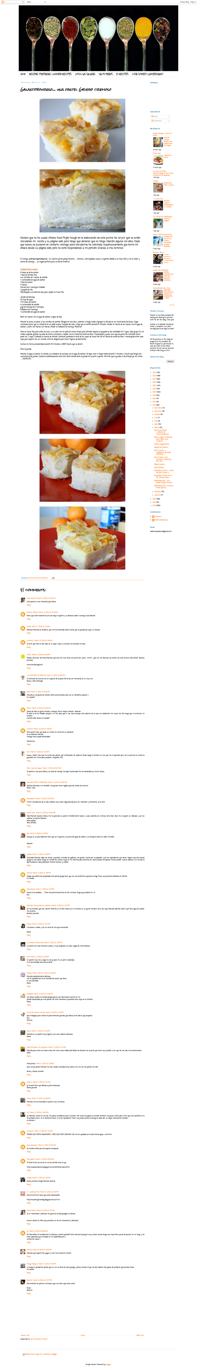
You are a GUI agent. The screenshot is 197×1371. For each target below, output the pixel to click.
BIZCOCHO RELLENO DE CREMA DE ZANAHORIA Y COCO (168, 294)
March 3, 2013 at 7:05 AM (43, 729)
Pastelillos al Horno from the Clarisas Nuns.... (163, 476)
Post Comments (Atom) (39, 1339)
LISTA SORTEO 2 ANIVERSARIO (147, 74)
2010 (154, 505)
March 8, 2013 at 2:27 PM (42, 1280)
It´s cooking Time (33, 1192)
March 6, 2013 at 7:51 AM (46, 1210)
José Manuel (31, 598)
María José (31, 813)
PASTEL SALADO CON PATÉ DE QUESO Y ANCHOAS (168, 276)
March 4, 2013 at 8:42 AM (45, 1159)
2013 (154, 405)
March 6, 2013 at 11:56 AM (42, 1250)
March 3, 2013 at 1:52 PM (53, 943)
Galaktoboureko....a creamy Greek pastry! (163, 487)
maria (29, 1098)
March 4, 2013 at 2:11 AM (42, 1082)
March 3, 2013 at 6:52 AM (41, 708)
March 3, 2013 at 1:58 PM (47, 973)
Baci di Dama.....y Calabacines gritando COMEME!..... (162, 452)
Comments (157, 121)
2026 (155, 372)
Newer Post (25, 1335)
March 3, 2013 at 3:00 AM (41, 655)
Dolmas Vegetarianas (161, 444)
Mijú (28, 692)
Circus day (156, 153)
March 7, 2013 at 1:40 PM (47, 1264)
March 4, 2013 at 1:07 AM (57, 1047)
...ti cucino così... (158, 199)
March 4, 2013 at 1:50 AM (45, 1064)
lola (28, 833)
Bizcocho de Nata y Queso (168, 184)
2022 (155, 385)
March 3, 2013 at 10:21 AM (45, 799)
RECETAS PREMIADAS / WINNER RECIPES (50, 74)
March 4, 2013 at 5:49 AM (41, 1098)
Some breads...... (159, 467)
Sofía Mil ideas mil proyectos (37, 1047)
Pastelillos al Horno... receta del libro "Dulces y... (164, 471)
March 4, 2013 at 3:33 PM (49, 1192)
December (158, 408)
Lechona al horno (167, 156)
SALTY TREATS (106, 74)
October (157, 414)
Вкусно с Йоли (158, 252)
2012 (155, 499)
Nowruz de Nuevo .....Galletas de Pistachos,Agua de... (162, 432)
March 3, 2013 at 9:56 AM (57, 782)
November (158, 411)
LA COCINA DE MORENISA (162, 217)
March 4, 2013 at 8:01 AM (47, 1145)
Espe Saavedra (32, 1145)
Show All (172, 305)
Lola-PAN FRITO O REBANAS (37, 782)
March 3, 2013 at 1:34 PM (41, 924)
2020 (155, 392)
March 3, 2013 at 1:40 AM (43, 640)
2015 (154, 398)
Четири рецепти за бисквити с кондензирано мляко (168, 258)
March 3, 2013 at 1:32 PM (61, 905)
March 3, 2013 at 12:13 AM (46, 598)
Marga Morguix (32, 1264)
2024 (155, 379)
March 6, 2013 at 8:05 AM (38, 1231)
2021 (155, 389)
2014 (154, 402)
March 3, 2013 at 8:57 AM (52, 768)
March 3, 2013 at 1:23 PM (45, 889)
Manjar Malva (32, 973)
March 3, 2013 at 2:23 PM (43, 994)
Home (23, 74)
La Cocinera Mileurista (35, 943)
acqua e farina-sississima (162, 234)
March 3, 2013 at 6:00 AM (56, 675)
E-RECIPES (122, 74)
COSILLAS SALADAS (85, 74)
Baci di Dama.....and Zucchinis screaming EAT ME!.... (162, 459)
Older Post (140, 1335)
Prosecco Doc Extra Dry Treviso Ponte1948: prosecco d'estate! (168, 241)
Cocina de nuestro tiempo (36, 1012)
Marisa (29, 873)
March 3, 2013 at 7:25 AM (40, 752)
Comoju (155, 181)
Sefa (28, 957)
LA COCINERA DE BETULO (36, 675)
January (157, 495)
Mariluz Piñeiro (32, 612)
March (157, 427)
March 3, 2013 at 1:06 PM (41, 854)
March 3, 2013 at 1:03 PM (39, 833)
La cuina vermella (159, 171)
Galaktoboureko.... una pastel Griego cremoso (163, 482)
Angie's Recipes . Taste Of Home (162, 134)
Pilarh (29, 708)
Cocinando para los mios (161, 288)
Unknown (30, 640)
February (158, 492)
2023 (155, 382)
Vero (28, 752)
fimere (29, 1082)
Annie (29, 1031)
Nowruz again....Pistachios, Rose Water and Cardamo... (163, 439)
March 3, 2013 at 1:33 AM (41, 626)
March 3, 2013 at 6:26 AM (40, 692)
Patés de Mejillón (167, 220)
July (156, 418)
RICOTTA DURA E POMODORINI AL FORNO (168, 204)
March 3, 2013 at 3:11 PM (55, 1012)
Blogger (108, 1364)
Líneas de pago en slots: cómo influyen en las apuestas (163, 174)
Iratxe (29, 655)
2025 (155, 376)
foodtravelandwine (161, 520)
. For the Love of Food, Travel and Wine (74, 12)
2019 (155, 395)
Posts (155, 117)
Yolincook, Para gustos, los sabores (39, 905)
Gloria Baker (31, 1210)
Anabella (30, 994)
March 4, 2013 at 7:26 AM (39, 1112)
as (27, 1231)
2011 (154, 502)
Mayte (29, 924)
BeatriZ (29, 1280)
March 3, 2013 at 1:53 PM (40, 957)
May (156, 421)
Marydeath (31, 799)
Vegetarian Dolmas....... (162, 447)
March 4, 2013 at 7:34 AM (43, 1131)
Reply (29, 605)
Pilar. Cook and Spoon (34, 768)
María (29, 626)
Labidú (29, 854)
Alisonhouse (31, 889)
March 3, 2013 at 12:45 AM (48, 612)
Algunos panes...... (160, 464)
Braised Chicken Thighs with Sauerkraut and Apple (168, 141)
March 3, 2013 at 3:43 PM (41, 1031)
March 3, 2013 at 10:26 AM (45, 813)
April (156, 424)
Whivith (30, 729)
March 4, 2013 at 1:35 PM (41, 1178)
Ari (28, 1112)
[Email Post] (53, 578)
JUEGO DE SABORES (160, 270)
